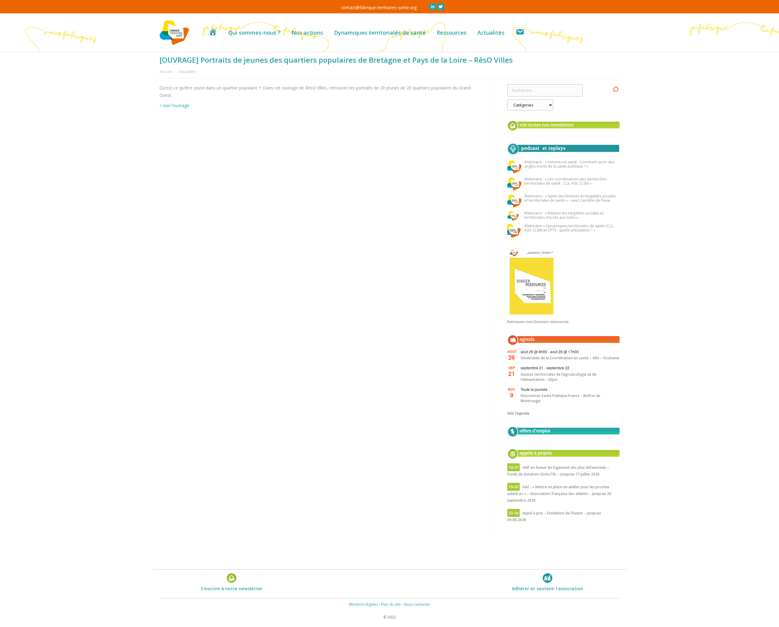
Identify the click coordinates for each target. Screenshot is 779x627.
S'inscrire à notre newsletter (232, 588)
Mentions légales (363, 604)
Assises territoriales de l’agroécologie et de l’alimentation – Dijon (558, 377)
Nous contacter (417, 604)
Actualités (187, 71)
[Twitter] (440, 6)
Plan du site (391, 604)
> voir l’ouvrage (174, 105)
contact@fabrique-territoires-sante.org (379, 7)
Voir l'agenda (518, 413)
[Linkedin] (432, 6)
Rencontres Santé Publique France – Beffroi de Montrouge (560, 398)
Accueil (165, 71)
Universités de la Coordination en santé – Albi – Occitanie (570, 358)
